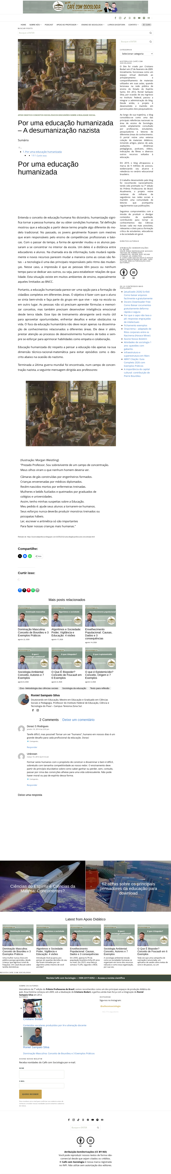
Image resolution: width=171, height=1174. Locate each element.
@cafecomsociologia (110, 1006)
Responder (32, 747)
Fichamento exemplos (135, 325)
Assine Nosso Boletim (135, 338)
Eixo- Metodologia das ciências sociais (39, 688)
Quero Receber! (30, 1094)
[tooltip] (115, 18)
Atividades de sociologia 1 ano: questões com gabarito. (137, 345)
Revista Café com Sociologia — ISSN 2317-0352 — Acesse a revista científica (85, 977)
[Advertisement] (67, 196)
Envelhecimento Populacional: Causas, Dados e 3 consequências (98, 634)
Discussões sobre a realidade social (77, 115)
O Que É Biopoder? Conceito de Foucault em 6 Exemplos (66, 674)
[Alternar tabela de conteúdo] (20, 148)
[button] (150, 32)
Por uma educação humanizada (43, 151)
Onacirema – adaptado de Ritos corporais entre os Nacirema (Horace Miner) (137, 332)
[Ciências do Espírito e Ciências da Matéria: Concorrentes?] (42, 886)
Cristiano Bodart (33, 1019)
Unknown (32, 753)
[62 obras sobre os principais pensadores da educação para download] (128, 886)
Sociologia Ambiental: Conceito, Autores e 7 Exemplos (31, 674)
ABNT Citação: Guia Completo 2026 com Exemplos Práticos (134, 362)
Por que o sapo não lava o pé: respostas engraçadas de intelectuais (137, 318)
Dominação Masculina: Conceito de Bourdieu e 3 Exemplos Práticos (33, 632)
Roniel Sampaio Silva (45, 695)
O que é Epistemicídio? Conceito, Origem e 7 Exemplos (99, 674)
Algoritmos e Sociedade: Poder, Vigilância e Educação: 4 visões (66, 632)
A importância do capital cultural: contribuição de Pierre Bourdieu (137, 372)
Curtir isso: (42, 155)
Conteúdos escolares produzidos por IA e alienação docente (54, 1025)
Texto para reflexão (99, 688)
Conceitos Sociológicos (45, 115)
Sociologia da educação (74, 688)
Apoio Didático (25, 115)
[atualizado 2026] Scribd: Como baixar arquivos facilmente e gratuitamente (138, 295)
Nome (21, 1068)
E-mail (22, 1081)
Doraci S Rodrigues (37, 726)
